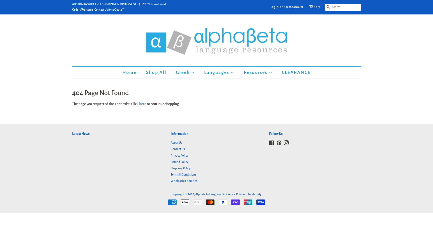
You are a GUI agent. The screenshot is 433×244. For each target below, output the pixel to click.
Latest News (81, 134)
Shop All (156, 72)
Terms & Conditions (183, 174)
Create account (293, 7)
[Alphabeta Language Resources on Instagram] (286, 143)
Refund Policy (179, 162)
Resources (256, 72)
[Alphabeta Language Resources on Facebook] (271, 143)
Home (129, 72)
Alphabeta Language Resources (215, 194)
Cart (317, 7)
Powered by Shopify (248, 194)
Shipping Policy (181, 168)
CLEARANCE (296, 72)
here (142, 104)
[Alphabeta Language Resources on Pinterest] (278, 143)
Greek (183, 72)
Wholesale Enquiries (184, 181)
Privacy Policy (179, 155)
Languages (217, 72)
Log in (274, 7)
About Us (176, 142)
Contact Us (178, 149)
